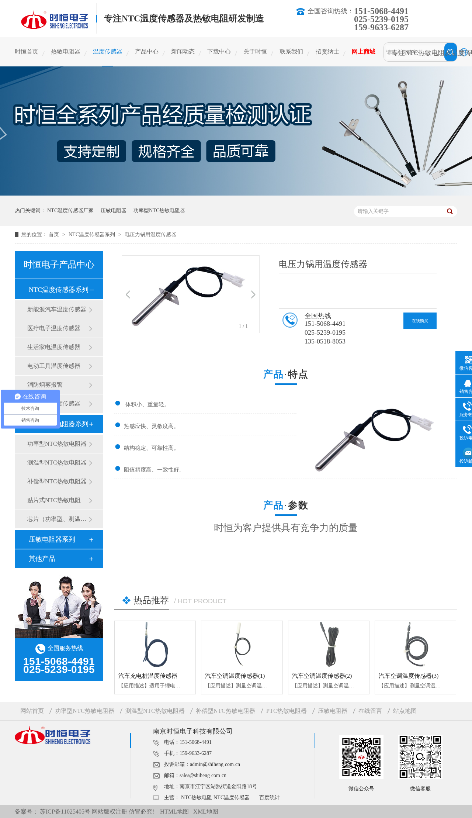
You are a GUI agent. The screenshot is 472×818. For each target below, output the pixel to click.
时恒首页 (26, 51)
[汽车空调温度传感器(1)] (241, 643)
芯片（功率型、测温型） (57, 519)
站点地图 (405, 711)
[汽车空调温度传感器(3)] (415, 643)
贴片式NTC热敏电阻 (54, 500)
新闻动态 (183, 51)
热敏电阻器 (65, 51)
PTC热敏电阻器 (286, 711)
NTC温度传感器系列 (93, 234)
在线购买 (420, 320)
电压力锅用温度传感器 (150, 234)
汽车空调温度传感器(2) (322, 676)
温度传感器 (107, 51)
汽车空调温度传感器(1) (235, 676)
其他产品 (42, 558)
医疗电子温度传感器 (53, 328)
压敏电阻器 (113, 210)
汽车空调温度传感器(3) (408, 676)
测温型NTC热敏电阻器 (57, 462)
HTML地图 (174, 811)
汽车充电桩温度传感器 (147, 676)
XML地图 (205, 811)
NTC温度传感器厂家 (70, 210)
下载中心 (219, 51)
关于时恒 (255, 51)
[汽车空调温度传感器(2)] (328, 643)
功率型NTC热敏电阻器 (159, 210)
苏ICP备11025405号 (65, 811)
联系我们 (291, 51)
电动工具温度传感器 (53, 366)
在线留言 (370, 711)
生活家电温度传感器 (53, 347)
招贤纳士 (327, 51)
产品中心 (147, 51)
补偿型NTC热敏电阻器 (57, 481)
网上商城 (363, 51)
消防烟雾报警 (45, 385)
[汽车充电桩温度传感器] (155, 643)
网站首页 (32, 711)
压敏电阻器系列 (52, 539)
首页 (54, 234)
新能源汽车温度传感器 (56, 309)
